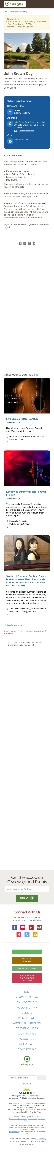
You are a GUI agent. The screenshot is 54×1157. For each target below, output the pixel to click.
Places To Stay (27, 997)
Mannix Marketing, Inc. (28, 1108)
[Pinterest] (29, 243)
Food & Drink (27, 1007)
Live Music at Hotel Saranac (22, 419)
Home (6, 12)
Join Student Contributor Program (27, 978)
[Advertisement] (27, 760)
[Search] (41, 1077)
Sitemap (27, 1084)
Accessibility (40, 1139)
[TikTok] (24, 243)
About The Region (27, 1023)
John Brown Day (21, 12)
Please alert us (14, 1132)
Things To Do (27, 1002)
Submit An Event (27, 968)
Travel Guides (27, 1028)
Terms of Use (32, 1119)
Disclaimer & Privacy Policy (18, 1119)
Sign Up (24, 898)
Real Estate (27, 1018)
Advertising (27, 1049)
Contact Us (27, 1033)
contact (30, 1141)
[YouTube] (22, 927)
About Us (27, 1038)
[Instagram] (39, 927)
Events (11, 12)
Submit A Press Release (27, 960)
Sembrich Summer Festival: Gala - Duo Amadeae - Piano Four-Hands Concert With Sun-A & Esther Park (26, 579)
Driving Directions (26, 131)
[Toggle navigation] (45, 4)
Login (27, 952)
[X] (27, 934)
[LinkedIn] (34, 243)
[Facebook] (20, 243)
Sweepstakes (27, 1044)
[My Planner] (35, 934)
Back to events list (14, 625)
